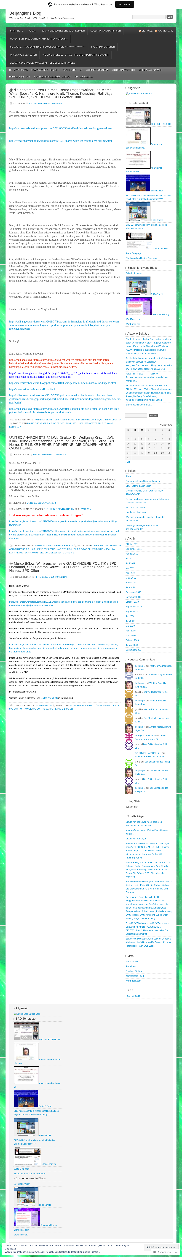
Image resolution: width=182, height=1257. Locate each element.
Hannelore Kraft (36, 423)
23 (81, 70)
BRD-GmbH (157, 220)
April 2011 (130, 573)
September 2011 (134, 549)
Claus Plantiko (160, 248)
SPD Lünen (78, 423)
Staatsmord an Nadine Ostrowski (141, 258)
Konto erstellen (133, 961)
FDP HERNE (49, 549)
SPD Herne (65, 423)
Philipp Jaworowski (150, 70)
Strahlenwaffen (90, 420)
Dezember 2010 (133, 592)
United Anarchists (49, 698)
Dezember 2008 (133, 650)
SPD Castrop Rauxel (20, 709)
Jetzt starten (124, 4)
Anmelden (131, 966)
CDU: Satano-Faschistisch (105, 31)
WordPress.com (133, 319)
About (32, 31)
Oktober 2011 (132, 544)
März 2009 (131, 635)
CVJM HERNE (110, 546)
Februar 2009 (132, 640)
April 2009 (131, 630)
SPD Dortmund (40, 709)
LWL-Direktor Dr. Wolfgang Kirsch (92, 549)
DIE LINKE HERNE (34, 549)
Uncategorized (18, 70)
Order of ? (85, 508)
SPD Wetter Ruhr (94, 423)
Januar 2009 (132, 645)
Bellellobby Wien (134, 273)
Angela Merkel (84, 77)
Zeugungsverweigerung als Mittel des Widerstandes (42, 63)
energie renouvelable (145, 735)
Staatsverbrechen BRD (45, 70)
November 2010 (133, 597)
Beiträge (147, 31)
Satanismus (69, 70)
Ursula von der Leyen (23, 55)
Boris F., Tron (156, 190)
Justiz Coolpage (133, 253)
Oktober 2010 (132, 602)
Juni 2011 (130, 563)
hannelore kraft (19, 77)
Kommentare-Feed (135, 976)
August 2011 (132, 554)
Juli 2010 (130, 616)
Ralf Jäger (53, 423)
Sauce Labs (146, 93)
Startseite (16, 31)
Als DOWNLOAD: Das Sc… (148, 753)
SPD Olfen (67, 709)
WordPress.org (133, 324)
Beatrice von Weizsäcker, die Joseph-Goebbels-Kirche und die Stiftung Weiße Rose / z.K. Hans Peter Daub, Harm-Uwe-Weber (149, 942)
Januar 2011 (132, 587)
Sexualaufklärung (160, 314)
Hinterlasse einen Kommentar (45, 103)
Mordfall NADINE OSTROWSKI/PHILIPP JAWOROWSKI (39, 39)
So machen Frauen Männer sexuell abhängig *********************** (47, 47)
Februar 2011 (132, 582)
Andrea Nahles (78, 705)
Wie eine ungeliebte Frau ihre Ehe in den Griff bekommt (75, 55)
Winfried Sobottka (97, 70)
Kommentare (165, 31)
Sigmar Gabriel (111, 705)
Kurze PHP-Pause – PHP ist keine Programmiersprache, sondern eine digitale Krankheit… (147, 377)
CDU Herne (97, 546)
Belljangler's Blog (25, 13)
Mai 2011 (130, 568)
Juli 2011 (130, 558)
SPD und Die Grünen (103, 47)
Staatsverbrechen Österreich (52, 77)
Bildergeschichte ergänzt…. (139, 405)
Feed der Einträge (134, 971)
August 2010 (132, 611)
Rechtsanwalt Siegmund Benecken (42, 553)
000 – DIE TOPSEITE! (161, 124)
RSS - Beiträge (133, 996)
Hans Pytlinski (64, 549)
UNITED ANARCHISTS (41, 502)
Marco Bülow (94, 705)
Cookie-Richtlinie (91, 1252)
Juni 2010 (130, 621)
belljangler (140, 666)
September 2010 (134, 606)
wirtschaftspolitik (123, 70)
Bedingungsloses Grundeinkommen (63, 31)
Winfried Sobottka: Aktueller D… (150, 756)
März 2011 (131, 578)
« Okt (127, 462)
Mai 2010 (130, 626)
